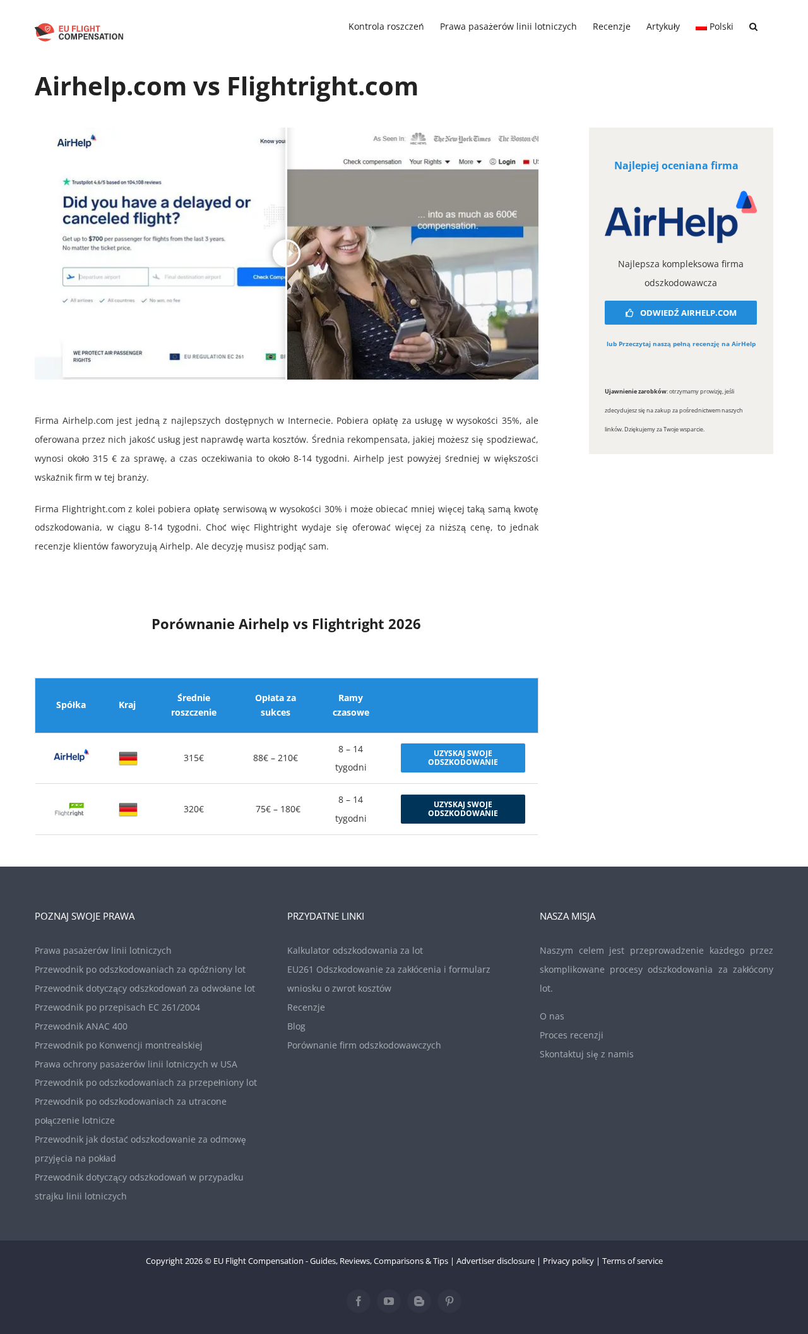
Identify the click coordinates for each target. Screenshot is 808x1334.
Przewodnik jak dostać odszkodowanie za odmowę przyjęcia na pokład (140, 1148)
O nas (552, 1016)
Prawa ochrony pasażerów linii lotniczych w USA (136, 1064)
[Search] (753, 26)
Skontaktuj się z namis (587, 1054)
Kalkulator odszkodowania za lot (355, 950)
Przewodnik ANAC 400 (81, 1026)
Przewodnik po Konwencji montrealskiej (119, 1045)
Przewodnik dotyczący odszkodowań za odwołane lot (145, 988)
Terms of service (632, 1260)
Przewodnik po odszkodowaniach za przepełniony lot (146, 1082)
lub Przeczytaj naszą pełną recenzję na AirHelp (681, 343)
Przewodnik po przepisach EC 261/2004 (117, 1007)
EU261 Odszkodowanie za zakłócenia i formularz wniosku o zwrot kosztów (388, 978)
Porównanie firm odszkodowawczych (364, 1045)
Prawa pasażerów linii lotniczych (103, 950)
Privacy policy (568, 1260)
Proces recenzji (571, 1035)
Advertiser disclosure (495, 1260)
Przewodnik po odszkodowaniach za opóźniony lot (140, 969)
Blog (296, 1026)
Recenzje (306, 1007)
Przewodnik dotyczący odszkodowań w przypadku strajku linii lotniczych (139, 1186)
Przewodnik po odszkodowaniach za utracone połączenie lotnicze (131, 1110)
